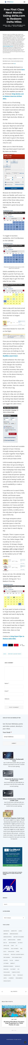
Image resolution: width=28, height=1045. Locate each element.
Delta (14, 25)
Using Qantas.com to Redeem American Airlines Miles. (13, 96)
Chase (12, 945)
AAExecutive (14, 930)
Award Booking (11, 939)
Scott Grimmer (19, 26)
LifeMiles (17, 960)
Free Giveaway (7, 957)
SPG (18, 969)
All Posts (14, 991)
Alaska (20, 930)
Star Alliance (7, 972)
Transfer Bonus (7, 975)
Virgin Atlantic (7, 981)
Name (7, 683)
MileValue (17, 966)
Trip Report (20, 975)
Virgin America (19, 978)
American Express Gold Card (14, 818)
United (5, 978)
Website (7, 699)
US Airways (11, 978)
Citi (16, 945)
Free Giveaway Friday (17, 957)
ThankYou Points (16, 972)
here (15, 63)
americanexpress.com (8, 46)
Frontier (6, 960)
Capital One (6, 945)
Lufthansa (6, 963)
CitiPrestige (6, 948)
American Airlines (14, 933)
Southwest (13, 969)
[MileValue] (8, 2)
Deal (21, 948)
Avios (5, 939)
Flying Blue (6, 954)
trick (14, 975)
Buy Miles (20, 942)
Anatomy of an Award (18, 936)
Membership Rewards (8, 966)
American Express (7, 936)
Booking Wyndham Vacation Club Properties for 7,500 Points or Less (14, 1023)
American (6, 933)
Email (7, 691)
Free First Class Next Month (14, 653)
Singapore (6, 969)
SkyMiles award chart (10, 356)
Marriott (12, 963)
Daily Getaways (14, 948)
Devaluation (11, 951)
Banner (19, 939)
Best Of (5, 942)
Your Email (7, 732)
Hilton (11, 960)
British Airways (12, 942)
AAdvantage (6, 930)
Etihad (17, 951)
